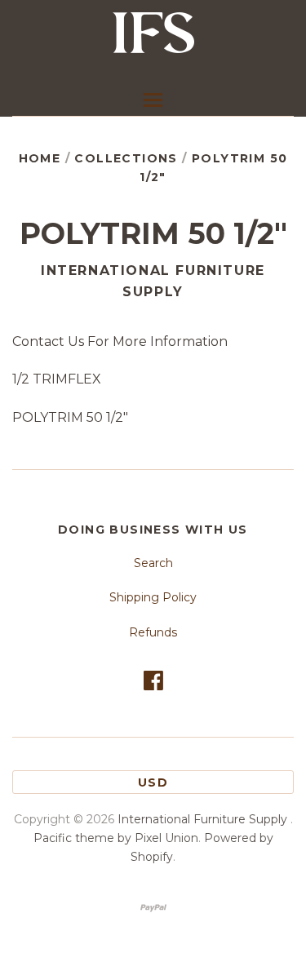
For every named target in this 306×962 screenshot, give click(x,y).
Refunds (153, 632)
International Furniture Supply (153, 281)
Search (153, 563)
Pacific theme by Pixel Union (115, 838)
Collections (125, 158)
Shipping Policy (153, 597)
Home (40, 158)
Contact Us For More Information (120, 341)
